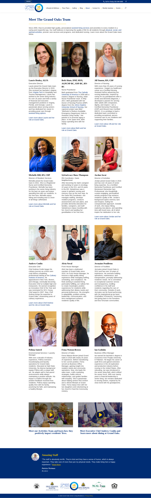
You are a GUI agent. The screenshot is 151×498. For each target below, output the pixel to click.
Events (118, 8)
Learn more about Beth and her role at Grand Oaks (74, 129)
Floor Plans (65, 8)
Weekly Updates (108, 8)
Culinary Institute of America (42, 276)
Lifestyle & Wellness (52, 8)
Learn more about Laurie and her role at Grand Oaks (41, 119)
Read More (56, 465)
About (88, 8)
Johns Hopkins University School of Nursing (74, 106)
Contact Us (96, 8)
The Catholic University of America (75, 93)
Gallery (74, 8)
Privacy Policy (89, 496)
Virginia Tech (38, 92)
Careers (28, 1)
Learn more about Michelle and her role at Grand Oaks (42, 205)
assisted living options (37, 113)
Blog (81, 8)
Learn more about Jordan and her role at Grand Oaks (108, 218)
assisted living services (80, 28)
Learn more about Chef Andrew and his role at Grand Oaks (41, 304)
